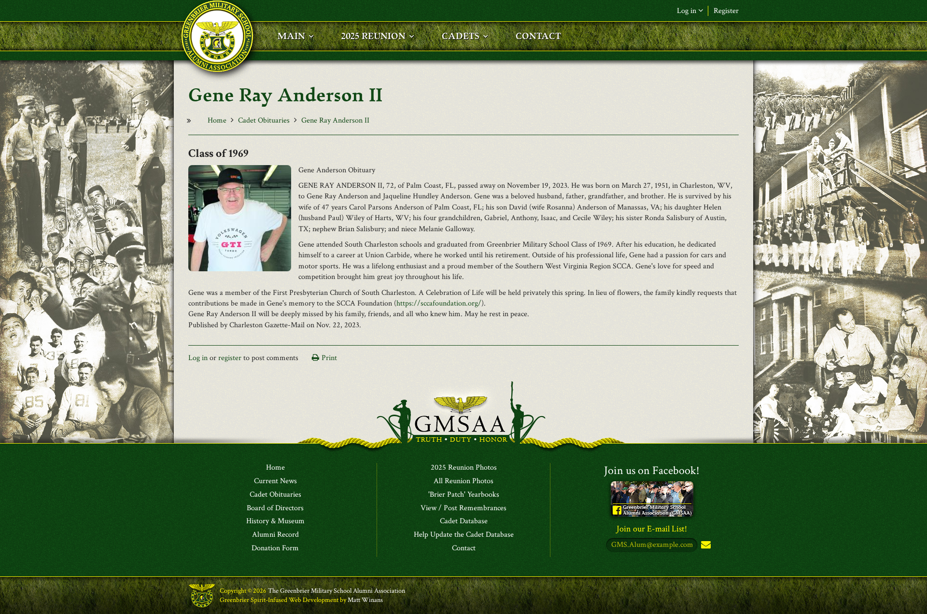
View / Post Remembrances (463, 508)
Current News (275, 481)
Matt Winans (365, 600)
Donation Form (275, 548)
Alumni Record (275, 535)
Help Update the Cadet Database (464, 535)
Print (329, 358)
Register (726, 11)
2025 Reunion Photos (464, 468)
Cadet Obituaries (264, 120)
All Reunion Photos (463, 481)
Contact (464, 548)
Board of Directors (275, 508)
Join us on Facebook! (652, 470)
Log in (198, 358)
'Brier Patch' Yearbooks (463, 495)
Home (217, 120)
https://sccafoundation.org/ (438, 303)
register (229, 358)
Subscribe (705, 545)
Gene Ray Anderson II (335, 120)
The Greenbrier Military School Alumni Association (336, 590)
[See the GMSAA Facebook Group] (652, 498)
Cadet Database (464, 521)
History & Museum (275, 521)
